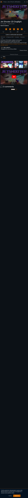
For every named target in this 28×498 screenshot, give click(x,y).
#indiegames (3, 44)
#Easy (25, 44)
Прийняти (17, 495)
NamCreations (5, 25)
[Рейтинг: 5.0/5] (14, 29)
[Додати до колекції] (17, 31)
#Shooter (11, 44)
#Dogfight (15, 44)
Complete (17, 37)
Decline (10, 495)
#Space (19, 44)
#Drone (6, 45)
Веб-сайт (3, 37)
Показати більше (14, 54)
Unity (2, 38)
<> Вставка (24, 5)
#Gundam (3, 45)
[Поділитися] (10, 31)
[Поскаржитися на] (24, 31)
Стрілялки (22, 37)
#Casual (22, 44)
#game (7, 44)
